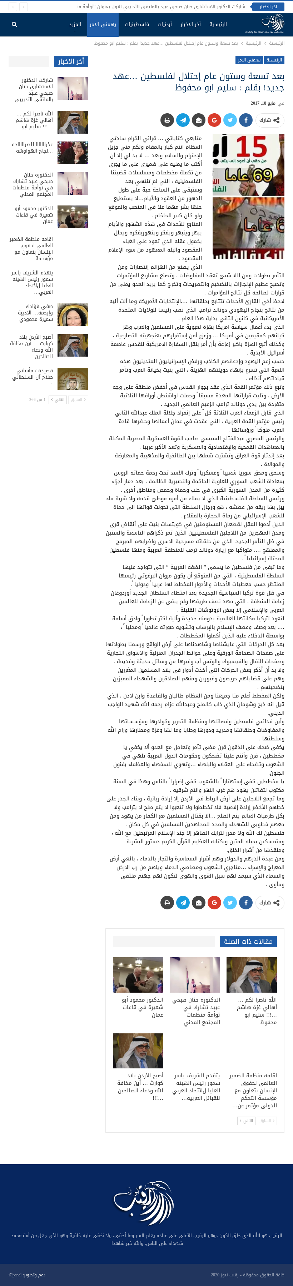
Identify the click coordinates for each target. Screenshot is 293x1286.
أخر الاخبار (190, 24)
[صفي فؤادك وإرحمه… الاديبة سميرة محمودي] (73, 314)
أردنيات (165, 24)
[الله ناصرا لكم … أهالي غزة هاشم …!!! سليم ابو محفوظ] (252, 975)
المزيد (75, 24)
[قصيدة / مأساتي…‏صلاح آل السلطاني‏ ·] (73, 379)
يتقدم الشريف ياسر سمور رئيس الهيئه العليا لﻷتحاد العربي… (32, 282)
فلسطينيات (137, 24)
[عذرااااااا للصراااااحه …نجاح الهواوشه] (73, 152)
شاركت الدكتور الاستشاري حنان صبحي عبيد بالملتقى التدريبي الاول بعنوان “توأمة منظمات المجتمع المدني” (137, 6)
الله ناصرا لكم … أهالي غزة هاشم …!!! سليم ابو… (34, 120)
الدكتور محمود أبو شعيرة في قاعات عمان (34, 215)
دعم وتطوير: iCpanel (27, 1275)
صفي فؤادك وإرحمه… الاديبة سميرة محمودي (35, 313)
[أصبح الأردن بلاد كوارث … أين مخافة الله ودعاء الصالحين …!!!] (138, 1051)
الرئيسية (218, 24)
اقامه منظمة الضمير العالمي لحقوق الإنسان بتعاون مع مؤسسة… (31, 248)
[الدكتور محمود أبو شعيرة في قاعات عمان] (138, 975)
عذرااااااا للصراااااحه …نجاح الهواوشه (32, 148)
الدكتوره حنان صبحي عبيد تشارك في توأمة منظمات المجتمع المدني (33, 184)
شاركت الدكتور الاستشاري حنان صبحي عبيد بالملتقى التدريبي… (31, 89)
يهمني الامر (103, 24)
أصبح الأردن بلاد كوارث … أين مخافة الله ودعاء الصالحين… (31, 346)
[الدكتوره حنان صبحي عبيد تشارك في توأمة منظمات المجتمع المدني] (195, 975)
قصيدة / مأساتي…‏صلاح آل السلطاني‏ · (32, 377)
